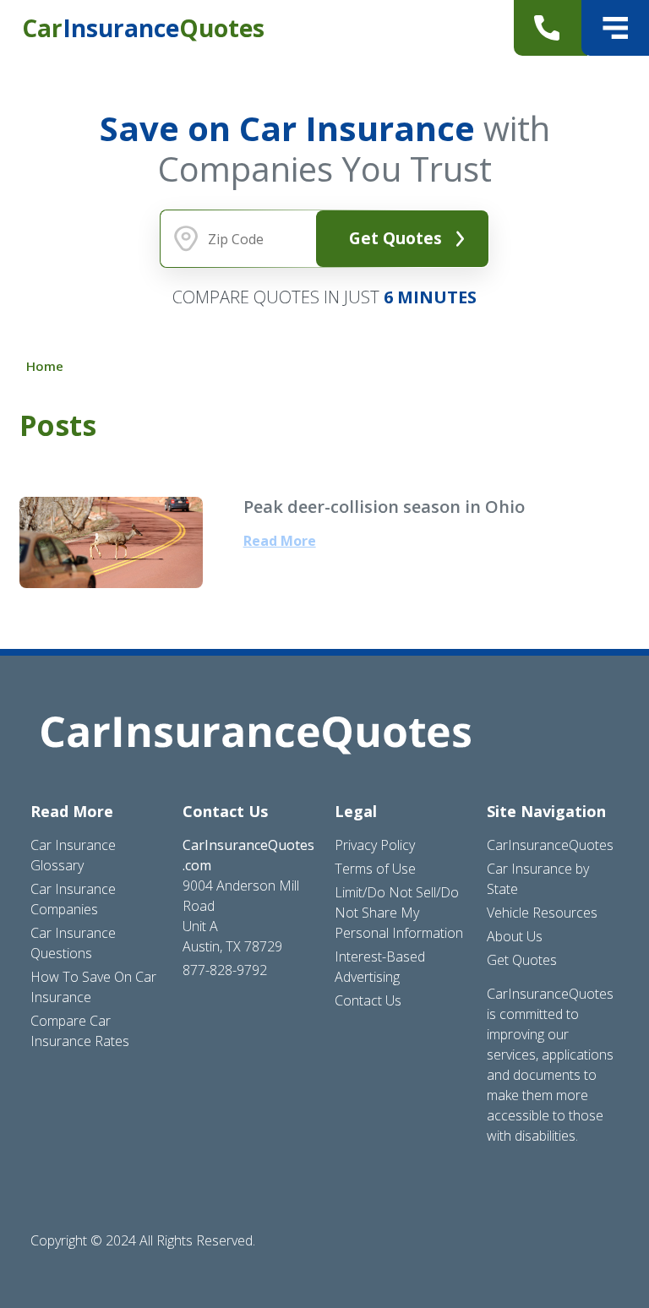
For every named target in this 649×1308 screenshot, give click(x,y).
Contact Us (368, 1000)
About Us (515, 936)
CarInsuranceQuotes (550, 845)
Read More (279, 540)
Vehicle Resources (542, 912)
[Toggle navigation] (615, 28)
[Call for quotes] (550, 28)
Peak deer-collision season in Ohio (384, 506)
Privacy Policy (375, 845)
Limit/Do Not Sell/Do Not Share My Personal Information (399, 912)
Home (44, 365)
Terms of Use (375, 868)
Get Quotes (395, 237)
